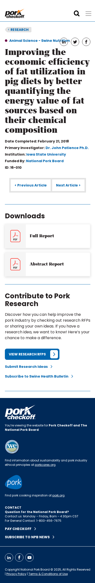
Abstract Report (47, 264)
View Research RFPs (27, 354)
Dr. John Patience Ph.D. (67, 147)
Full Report (42, 235)
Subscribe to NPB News (29, 537)
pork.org (58, 495)
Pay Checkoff (19, 528)
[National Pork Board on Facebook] (19, 557)
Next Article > (68, 185)
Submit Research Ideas (28, 366)
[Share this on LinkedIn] (64, 42)
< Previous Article (31, 185)
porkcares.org (45, 465)
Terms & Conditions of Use (48, 574)
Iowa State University (46, 154)
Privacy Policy (16, 574)
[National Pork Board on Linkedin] (9, 557)
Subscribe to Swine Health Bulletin (38, 376)
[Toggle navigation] (88, 13)
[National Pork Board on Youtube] (29, 557)
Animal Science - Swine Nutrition (39, 40)
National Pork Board (45, 161)
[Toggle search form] (77, 13)
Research (18, 29)
